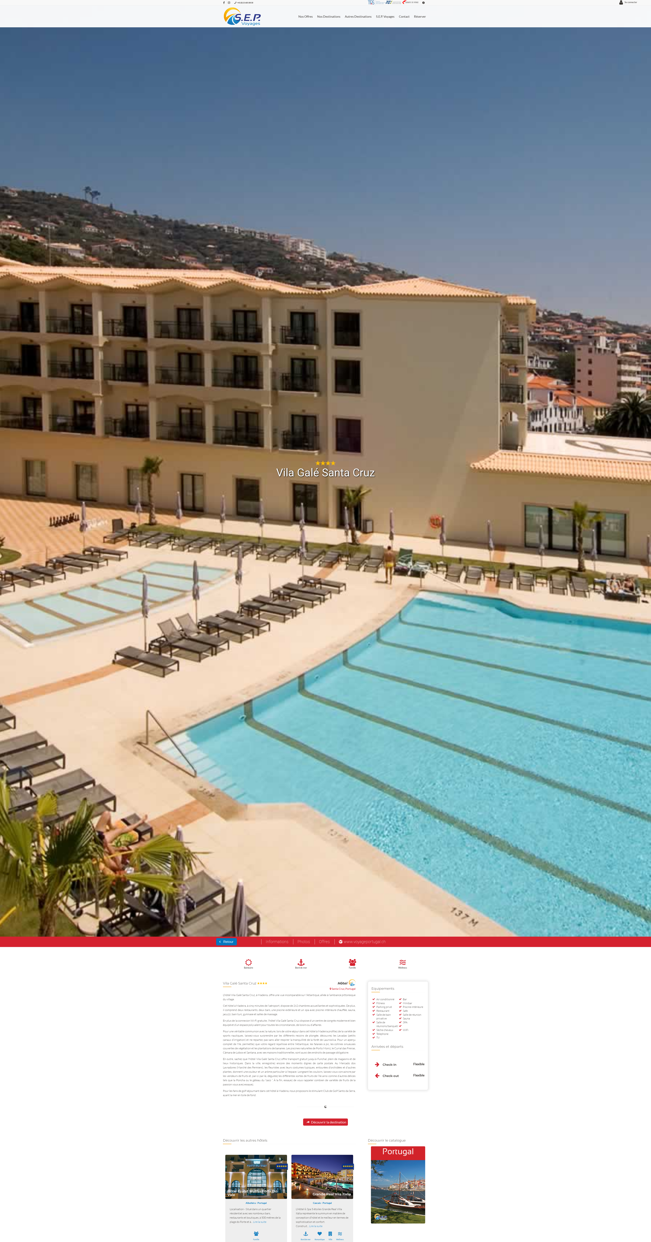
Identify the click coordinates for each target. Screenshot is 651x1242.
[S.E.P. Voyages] (242, 16)
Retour (227, 942)
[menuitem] (305, 16)
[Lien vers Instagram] (229, 2)
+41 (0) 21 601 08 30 (245, 3)
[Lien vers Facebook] (223, 2)
